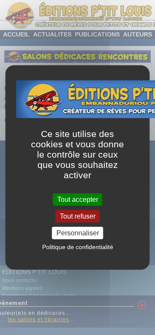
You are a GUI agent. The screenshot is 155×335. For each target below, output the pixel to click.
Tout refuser (78, 216)
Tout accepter (77, 199)
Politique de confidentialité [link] (77, 247)
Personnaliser (77, 233)
